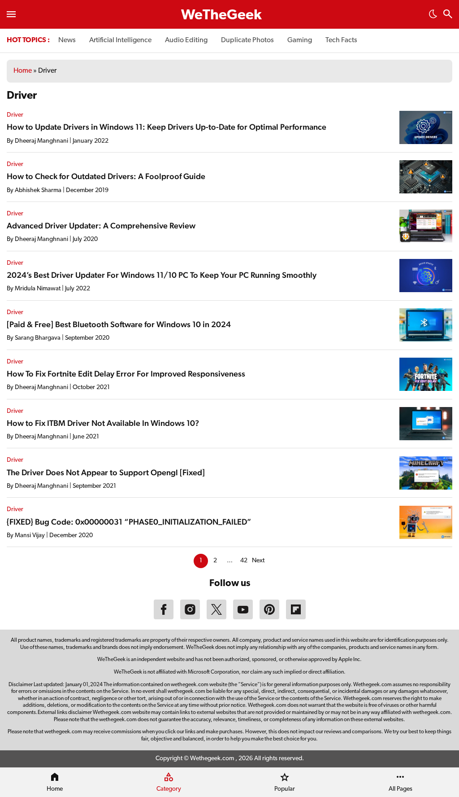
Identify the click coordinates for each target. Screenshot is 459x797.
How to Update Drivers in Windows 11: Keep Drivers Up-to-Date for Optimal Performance (166, 126)
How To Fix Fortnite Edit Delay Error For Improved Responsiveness (126, 373)
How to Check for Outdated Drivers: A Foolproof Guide (106, 176)
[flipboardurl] (296, 617)
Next (258, 560)
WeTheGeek (221, 16)
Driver (15, 115)
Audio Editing (186, 40)
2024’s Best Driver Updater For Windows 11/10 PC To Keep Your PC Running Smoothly (161, 275)
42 (243, 560)
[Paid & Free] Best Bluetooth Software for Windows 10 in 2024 (119, 324)
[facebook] (163, 617)
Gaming (299, 40)
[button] (433, 17)
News (67, 40)
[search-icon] (447, 15)
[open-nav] (11, 14)
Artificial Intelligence (120, 40)
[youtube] (243, 617)
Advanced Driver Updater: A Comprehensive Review (101, 225)
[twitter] (216, 617)
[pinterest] (269, 617)
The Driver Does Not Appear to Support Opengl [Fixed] (106, 472)
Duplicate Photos (247, 40)
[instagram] (190, 617)
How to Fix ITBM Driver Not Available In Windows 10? (103, 423)
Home (22, 70)
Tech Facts (341, 40)
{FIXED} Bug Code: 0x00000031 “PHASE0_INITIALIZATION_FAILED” (129, 521)
